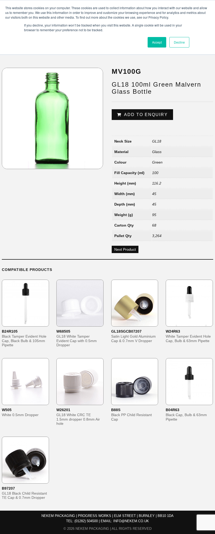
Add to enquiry (146, 114)
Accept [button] (157, 42)
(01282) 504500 (86, 521)
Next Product (125, 249)
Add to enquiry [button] (28, 322)
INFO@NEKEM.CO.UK (131, 521)
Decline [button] (179, 42)
